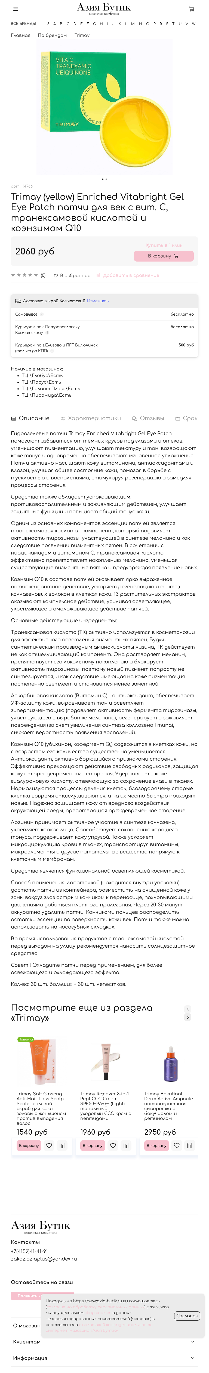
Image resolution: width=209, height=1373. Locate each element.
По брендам (52, 35)
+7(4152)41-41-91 (29, 1251)
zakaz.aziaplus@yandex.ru (44, 1259)
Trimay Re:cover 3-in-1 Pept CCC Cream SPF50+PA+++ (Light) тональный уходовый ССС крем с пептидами (105, 1106)
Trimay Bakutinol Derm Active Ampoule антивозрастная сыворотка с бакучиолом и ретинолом (168, 1106)
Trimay (82, 35)
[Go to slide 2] (106, 179)
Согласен (187, 1315)
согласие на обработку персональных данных (96, 1307)
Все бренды (23, 24)
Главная (20, 35)
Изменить (98, 301)
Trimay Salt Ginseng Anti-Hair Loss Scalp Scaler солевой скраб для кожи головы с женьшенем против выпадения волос (41, 1109)
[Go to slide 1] (102, 179)
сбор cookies (98, 1313)
